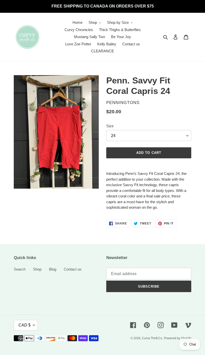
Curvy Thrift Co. (152, 338)
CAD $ (24, 325)
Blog (52, 269)
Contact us (73, 269)
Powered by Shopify (177, 338)
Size (110, 126)
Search (20, 269)
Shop (37, 269)
